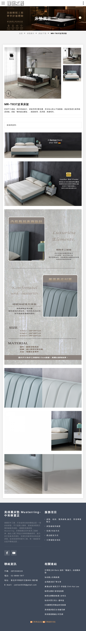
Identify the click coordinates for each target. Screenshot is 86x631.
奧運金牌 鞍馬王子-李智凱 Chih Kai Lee (62, 586)
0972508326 (17, 571)
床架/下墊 (42, 33)
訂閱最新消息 (50, 622)
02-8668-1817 (17, 576)
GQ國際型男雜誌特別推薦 (55, 605)
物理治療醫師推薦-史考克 (55, 596)
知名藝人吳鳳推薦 (52, 577)
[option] (32, 73)
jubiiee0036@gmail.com (25, 585)
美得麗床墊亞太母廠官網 (55, 610)
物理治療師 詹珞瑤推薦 (54, 591)
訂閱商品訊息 (37, 622)
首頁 (21, 33)
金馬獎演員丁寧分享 (53, 582)
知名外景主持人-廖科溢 (54, 600)
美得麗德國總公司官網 (54, 614)
